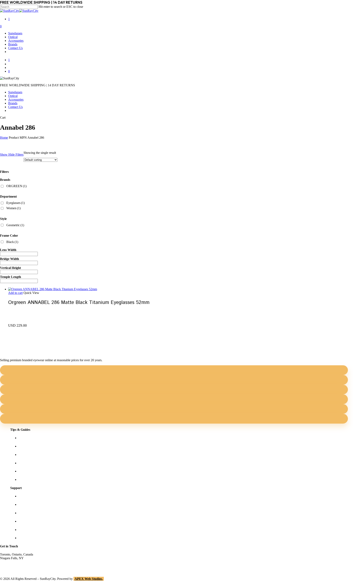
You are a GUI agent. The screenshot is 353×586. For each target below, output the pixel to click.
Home (4, 137)
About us (24, 496)
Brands (12, 103)
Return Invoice (28, 538)
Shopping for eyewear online (37, 438)
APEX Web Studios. (89, 578)
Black (12, 242)
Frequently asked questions (35, 479)
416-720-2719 (9, 569)
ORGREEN (16, 186)
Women (13, 208)
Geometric (15, 225)
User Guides (26, 471)
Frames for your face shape (35, 446)
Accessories (15, 99)
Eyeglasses (15, 203)
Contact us (25, 504)
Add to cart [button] (15, 293)
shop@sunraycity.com (14, 562)
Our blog (24, 463)
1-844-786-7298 (10, 565)
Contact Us (15, 107)
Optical (13, 96)
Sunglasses (15, 92)
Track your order (29, 529)
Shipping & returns (30, 513)
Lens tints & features (31, 454)
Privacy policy (27, 521)
